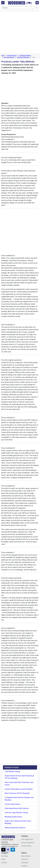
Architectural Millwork (25, 55)
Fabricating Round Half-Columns (17, 808)
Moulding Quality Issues (13, 817)
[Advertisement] (20, 32)
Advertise (24, 862)
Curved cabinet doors (12, 804)
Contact (4, 862)
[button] (3, 850)
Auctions (24, 866)
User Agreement (27, 839)
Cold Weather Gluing (12, 771)
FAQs (3, 859)
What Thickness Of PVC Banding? (17, 793)
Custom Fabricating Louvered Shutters (19, 789)
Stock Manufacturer (9, 57)
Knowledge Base (12, 55)
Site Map (4, 856)
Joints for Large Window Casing (16, 812)
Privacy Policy (26, 846)
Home (3, 55)
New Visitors (25, 856)
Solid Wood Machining (23, 57)
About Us (24, 859)
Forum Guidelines (27, 842)
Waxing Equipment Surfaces (15, 828)
